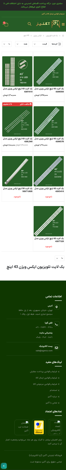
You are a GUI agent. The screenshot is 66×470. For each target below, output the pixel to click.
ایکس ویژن (37, 36)
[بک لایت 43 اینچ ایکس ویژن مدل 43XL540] (17, 121)
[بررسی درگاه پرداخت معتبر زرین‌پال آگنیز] (39, 427)
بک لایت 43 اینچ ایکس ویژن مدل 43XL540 (17, 140)
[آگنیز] (48, 24)
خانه (63, 36)
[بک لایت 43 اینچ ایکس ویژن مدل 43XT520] (49, 221)
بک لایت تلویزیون (52, 36)
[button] (29, 24)
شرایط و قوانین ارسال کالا (46, 378)
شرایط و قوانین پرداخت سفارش (43, 371)
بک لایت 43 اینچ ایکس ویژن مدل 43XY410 (17, 90)
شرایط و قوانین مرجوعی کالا (45, 384)
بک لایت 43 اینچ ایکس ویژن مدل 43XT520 (49, 240)
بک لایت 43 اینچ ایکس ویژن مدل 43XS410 (49, 190)
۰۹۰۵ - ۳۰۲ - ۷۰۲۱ (44, 337)
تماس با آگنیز (51, 403)
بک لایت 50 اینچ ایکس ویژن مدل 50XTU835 (17, 190)
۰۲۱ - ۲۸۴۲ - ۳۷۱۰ (44, 327)
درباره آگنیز (52, 396)
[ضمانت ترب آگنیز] (22, 427)
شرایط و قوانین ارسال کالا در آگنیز (53, 14)
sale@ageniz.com (44, 350)
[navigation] (4, 466)
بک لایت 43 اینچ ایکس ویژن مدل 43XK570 (49, 140)
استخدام (53, 390)
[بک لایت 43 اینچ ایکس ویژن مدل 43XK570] (49, 121)
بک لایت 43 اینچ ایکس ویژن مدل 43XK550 (49, 90)
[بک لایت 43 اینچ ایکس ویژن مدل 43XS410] (49, 171)
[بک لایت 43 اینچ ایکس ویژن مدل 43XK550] (49, 71)
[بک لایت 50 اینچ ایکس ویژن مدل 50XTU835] (17, 171)
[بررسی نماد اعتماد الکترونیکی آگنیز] (55, 427)
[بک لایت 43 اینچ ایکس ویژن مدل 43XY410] (17, 71)
